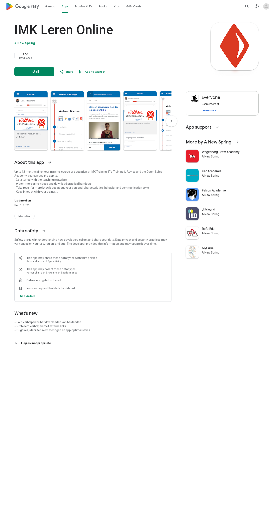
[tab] (50, 6)
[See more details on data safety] (28, 296)
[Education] (24, 216)
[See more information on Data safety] (44, 230)
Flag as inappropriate (32, 343)
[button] (31, 120)
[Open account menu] (266, 6)
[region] (94, 55)
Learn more (209, 110)
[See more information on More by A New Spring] (237, 142)
